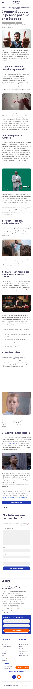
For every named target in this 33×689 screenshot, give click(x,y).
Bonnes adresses (23, 655)
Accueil (3, 7)
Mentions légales (9, 683)
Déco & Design (23, 651)
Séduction (4, 660)
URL (4, 560)
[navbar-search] (30, 3)
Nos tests (4, 653)
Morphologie (5, 658)
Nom (4, 547)
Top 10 (21, 653)
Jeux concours (23, 658)
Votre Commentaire (8, 528)
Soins (3, 655)
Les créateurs (5, 649)
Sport (20, 646)
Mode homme (5, 644)
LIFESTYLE (7, 7)
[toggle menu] (3, 2)
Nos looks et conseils (7, 646)
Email (4, 554)
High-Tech (22, 649)
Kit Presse (25, 683)
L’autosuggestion (12, 443)
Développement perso (24, 644)
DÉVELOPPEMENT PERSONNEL (15, 7)
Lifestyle (4, 651)
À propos (18, 683)
